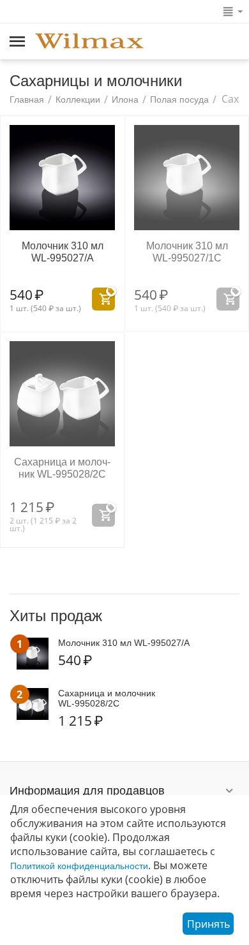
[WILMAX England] (89, 42)
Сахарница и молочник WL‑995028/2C (62, 468)
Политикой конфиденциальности (79, 866)
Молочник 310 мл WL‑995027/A (62, 251)
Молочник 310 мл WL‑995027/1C (187, 251)
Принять (208, 924)
